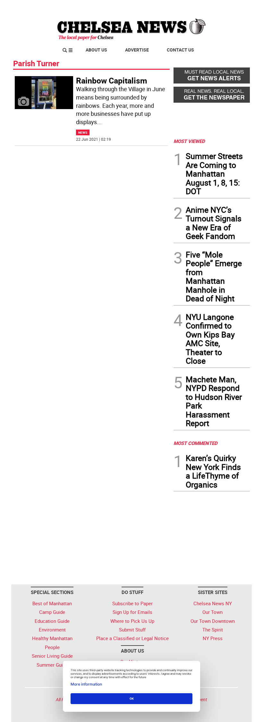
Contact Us (180, 50)
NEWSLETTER (198, 7)
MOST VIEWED (189, 141)
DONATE (234, 7)
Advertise (137, 50)
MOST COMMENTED (195, 443)
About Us (96, 50)
